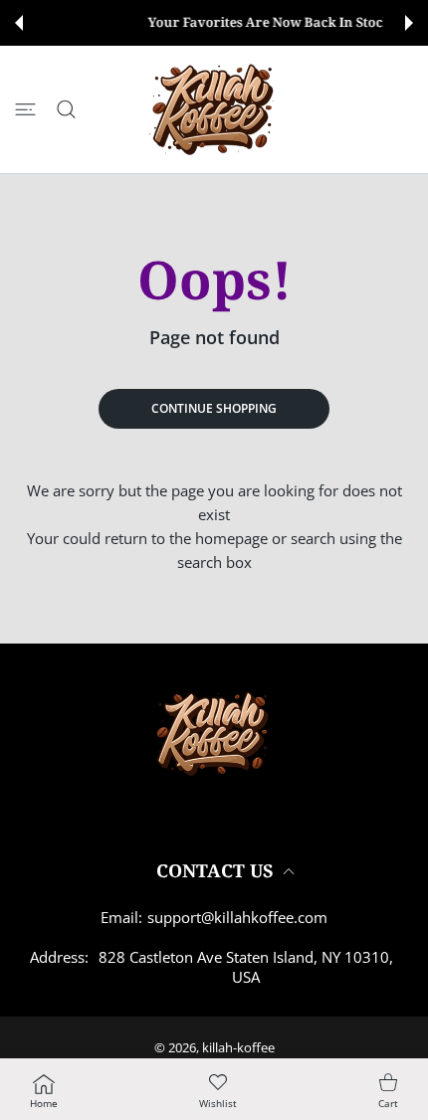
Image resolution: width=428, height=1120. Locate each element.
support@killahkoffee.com (237, 917)
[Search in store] (66, 109)
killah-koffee (238, 1047)
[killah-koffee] (215, 109)
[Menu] (25, 109)
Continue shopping (214, 408)
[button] (19, 23)
